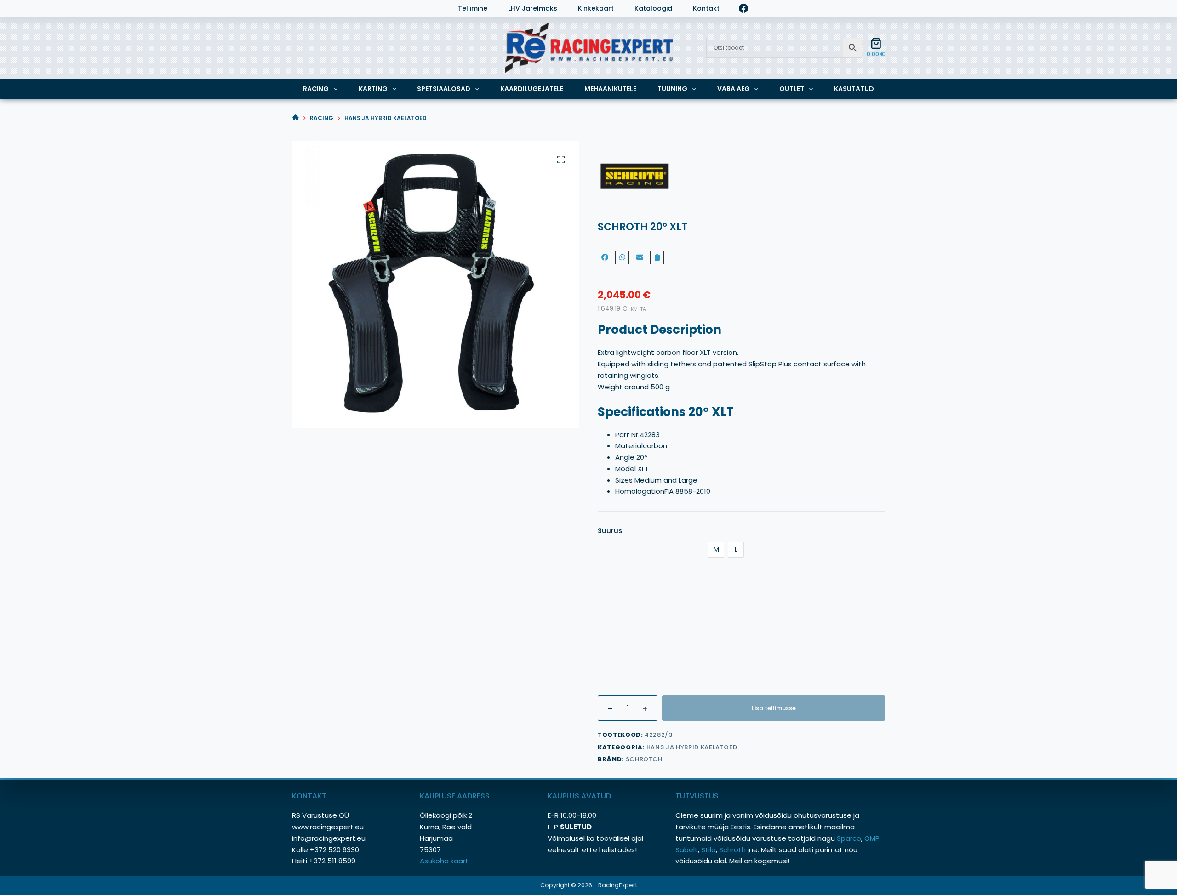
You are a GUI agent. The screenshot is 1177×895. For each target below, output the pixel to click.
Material (629, 445)
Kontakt (706, 8)
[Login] (296, 8)
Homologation (639, 491)
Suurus (610, 531)
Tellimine (472, 8)
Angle (625, 457)
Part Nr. (627, 434)
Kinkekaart (596, 8)
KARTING (373, 88)
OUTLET (791, 88)
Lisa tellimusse (774, 708)
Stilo (708, 850)
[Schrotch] (741, 178)
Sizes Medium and (647, 480)
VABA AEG (733, 88)
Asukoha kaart (445, 861)
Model (626, 468)
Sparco (849, 838)
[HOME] (295, 117)
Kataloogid (653, 8)
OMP (872, 838)
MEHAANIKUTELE (610, 88)
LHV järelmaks (532, 8)
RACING (316, 88)
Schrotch (644, 759)
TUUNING (672, 88)
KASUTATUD (854, 88)
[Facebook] (743, 8)
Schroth (733, 850)
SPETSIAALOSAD (443, 88)
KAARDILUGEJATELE (531, 88)
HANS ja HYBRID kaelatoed (691, 747)
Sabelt (686, 850)
